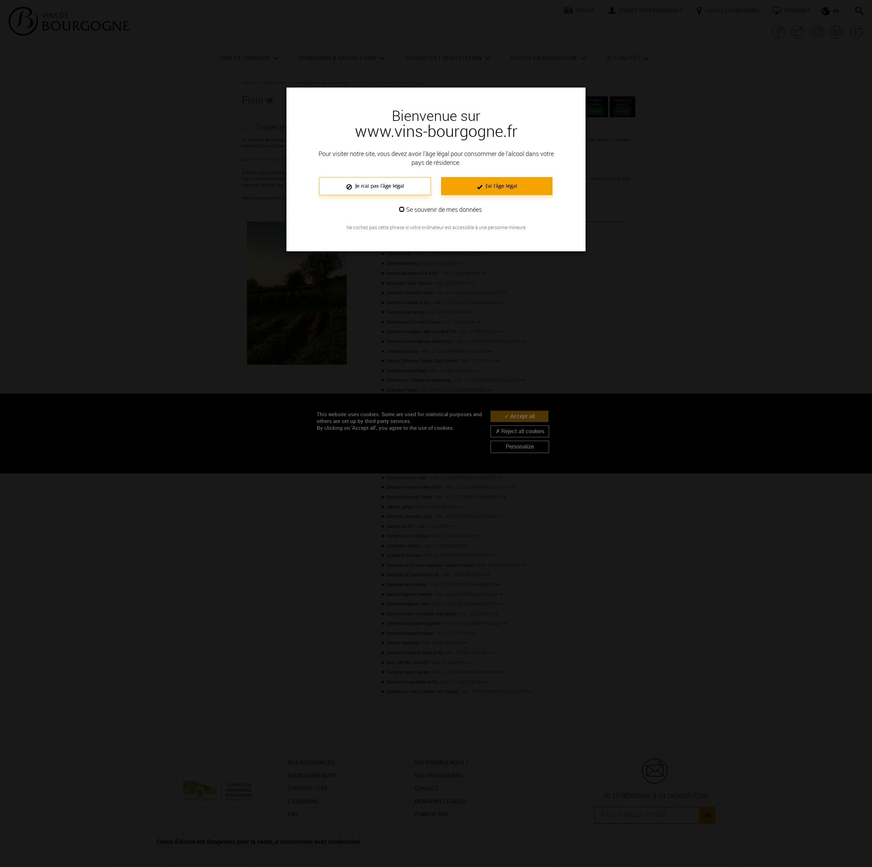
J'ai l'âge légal (500, 186)
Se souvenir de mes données (444, 209)
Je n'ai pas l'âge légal (379, 186)
